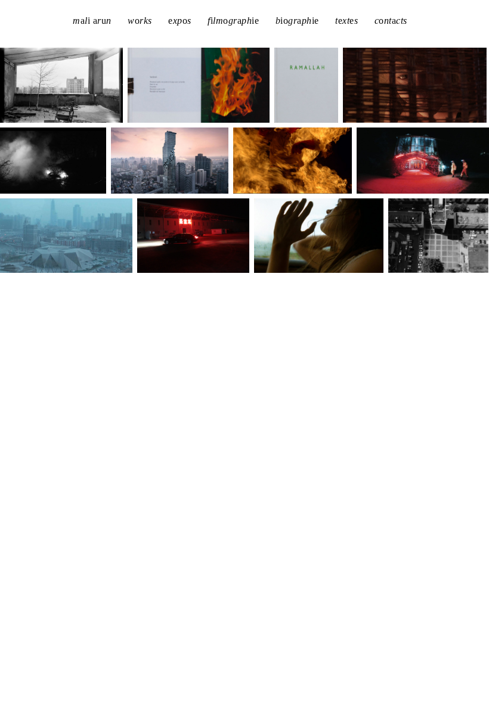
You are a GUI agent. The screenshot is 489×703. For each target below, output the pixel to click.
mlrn (92, 20)
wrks (140, 20)
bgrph (297, 20)
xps (179, 20)
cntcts (391, 20)
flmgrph (233, 20)
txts (346, 20)
